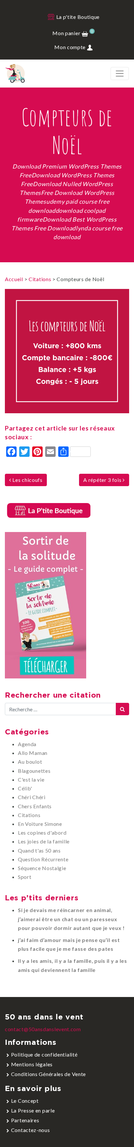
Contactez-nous (30, 1130)
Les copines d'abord (42, 832)
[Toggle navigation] (120, 73)
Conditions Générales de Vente (48, 1074)
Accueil (14, 279)
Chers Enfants (35, 806)
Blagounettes (34, 771)
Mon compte (70, 47)
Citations (40, 279)
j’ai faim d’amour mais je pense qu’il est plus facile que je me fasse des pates (69, 944)
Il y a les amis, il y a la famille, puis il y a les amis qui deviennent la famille (72, 965)
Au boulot (30, 761)
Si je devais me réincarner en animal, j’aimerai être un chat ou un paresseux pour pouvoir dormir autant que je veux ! (71, 919)
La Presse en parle (33, 1110)
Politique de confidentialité (44, 1054)
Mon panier (72, 33)
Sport (25, 877)
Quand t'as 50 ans (39, 850)
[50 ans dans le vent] (15, 73)
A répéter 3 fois (103, 480)
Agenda (27, 744)
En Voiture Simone (40, 824)
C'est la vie (31, 779)
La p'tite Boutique (77, 17)
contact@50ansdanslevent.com (43, 1029)
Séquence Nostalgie (42, 868)
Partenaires (25, 1120)
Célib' (25, 788)
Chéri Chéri (32, 797)
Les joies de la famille (44, 841)
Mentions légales (32, 1064)
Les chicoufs (27, 480)
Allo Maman (32, 753)
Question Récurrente (43, 859)
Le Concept (25, 1101)
